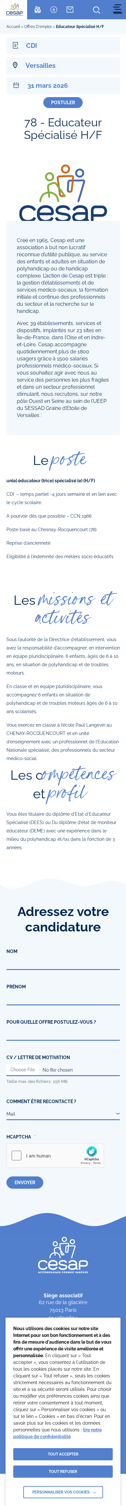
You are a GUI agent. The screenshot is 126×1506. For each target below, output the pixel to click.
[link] (14, 9)
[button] (117, 9)
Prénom (16, 986)
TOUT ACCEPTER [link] (63, 1454)
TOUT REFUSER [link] (63, 1471)
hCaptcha (18, 1136)
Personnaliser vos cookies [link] (60, 1492)
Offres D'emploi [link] (38, 26)
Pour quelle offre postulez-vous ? (51, 1022)
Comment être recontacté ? (41, 1101)
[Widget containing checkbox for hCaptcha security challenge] (55, 1155)
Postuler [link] (63, 102)
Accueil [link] (13, 26)
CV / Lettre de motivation (38, 1057)
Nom (11, 951)
